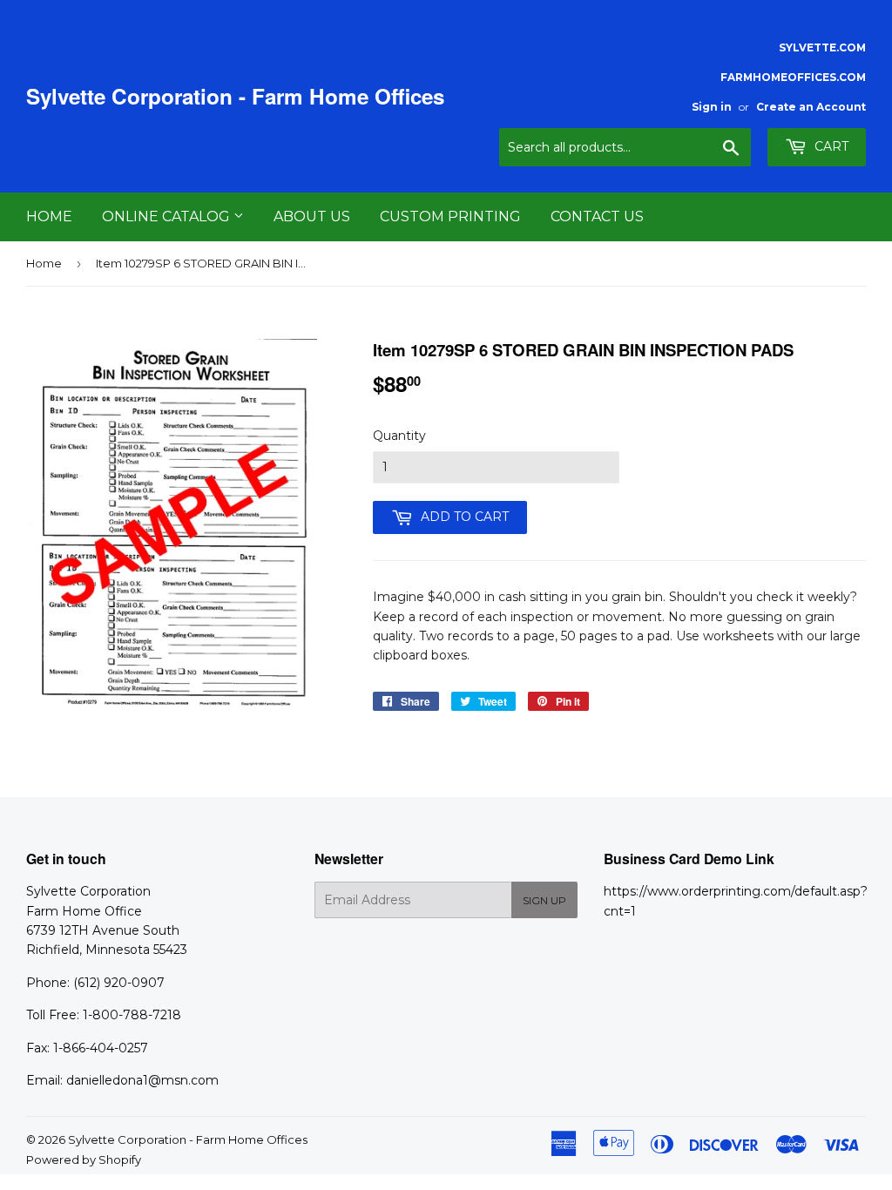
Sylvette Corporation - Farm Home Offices (235, 96)
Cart (829, 146)
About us (312, 216)
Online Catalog (167, 216)
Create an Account (811, 106)
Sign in (712, 106)
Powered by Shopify (83, 1159)
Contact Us (597, 216)
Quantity (399, 435)
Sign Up (544, 900)
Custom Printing (450, 216)
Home (49, 216)
